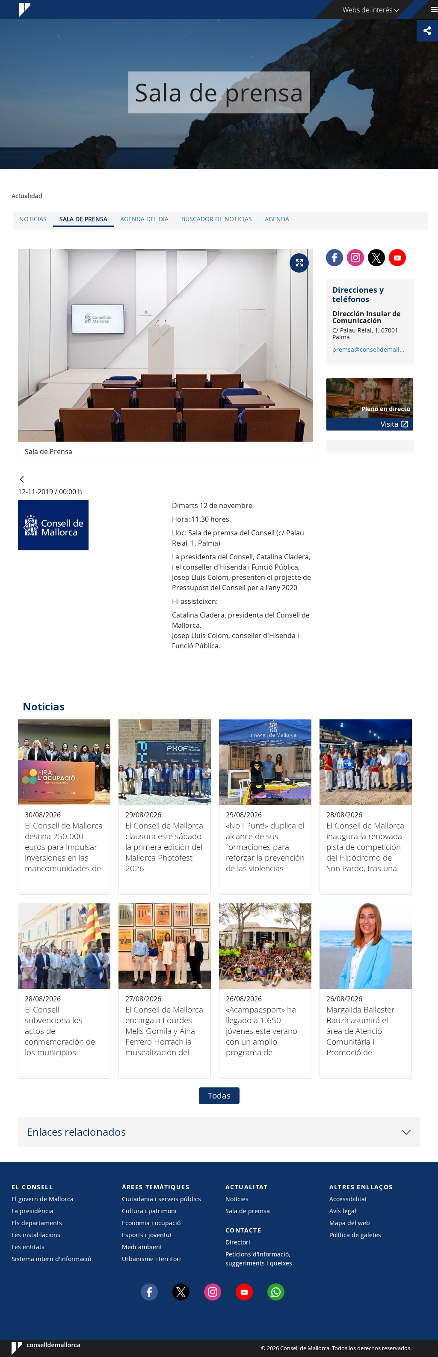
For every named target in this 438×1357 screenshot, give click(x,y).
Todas (219, 1095)
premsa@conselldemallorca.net (369, 349)
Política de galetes (355, 1235)
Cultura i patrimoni (149, 1211)
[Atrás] (22, 480)
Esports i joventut (147, 1235)
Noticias (33, 219)
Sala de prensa (83, 219)
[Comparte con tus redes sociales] (427, 31)
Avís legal (342, 1211)
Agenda (277, 219)
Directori (237, 1242)
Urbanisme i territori (151, 1259)
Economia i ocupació (151, 1223)
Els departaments (37, 1223)
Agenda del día (144, 219)
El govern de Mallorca (43, 1199)
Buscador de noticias (216, 219)
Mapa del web (349, 1223)
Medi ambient (142, 1247)
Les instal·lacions (36, 1235)
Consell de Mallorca (37, 1348)
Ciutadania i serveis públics (161, 1199)
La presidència (32, 1211)
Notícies (237, 1199)
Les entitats (28, 1247)
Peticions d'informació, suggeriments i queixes (258, 1258)
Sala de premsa (247, 1211)
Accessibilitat (348, 1199)
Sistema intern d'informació (51, 1259)
